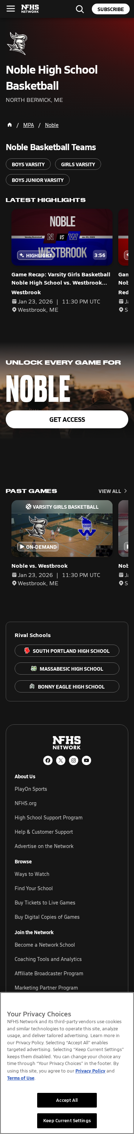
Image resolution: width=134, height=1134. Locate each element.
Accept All (67, 1100)
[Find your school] (79, 9)
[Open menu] (10, 8)
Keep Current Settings (67, 1120)
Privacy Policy (90, 1070)
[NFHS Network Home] (30, 9)
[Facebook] (48, 760)
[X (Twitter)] (60, 760)
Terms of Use (20, 1077)
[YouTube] (86, 760)
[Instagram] (73, 760)
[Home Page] (10, 124)
